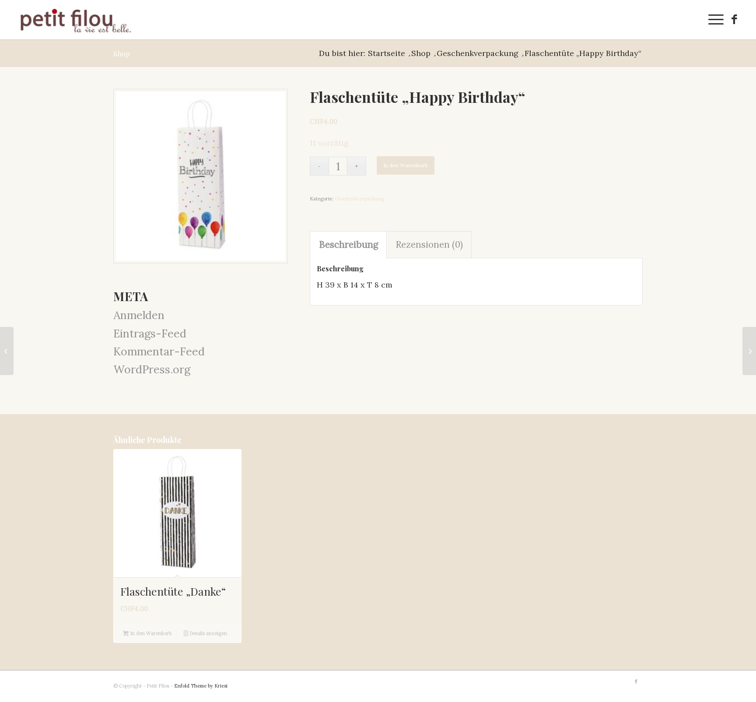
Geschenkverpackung (359, 199)
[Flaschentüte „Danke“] (749, 351)
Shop (121, 53)
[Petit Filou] (75, 19)
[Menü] (713, 19)
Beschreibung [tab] (348, 244)
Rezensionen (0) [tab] (429, 244)
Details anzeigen (207, 633)
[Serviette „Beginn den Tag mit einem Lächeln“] (7, 351)
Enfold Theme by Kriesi (201, 686)
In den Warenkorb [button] (150, 633)
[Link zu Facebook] (734, 19)
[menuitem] (713, 19)
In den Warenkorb (405, 165)
